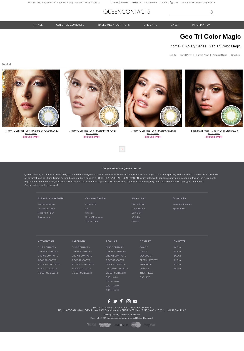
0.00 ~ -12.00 (112, 286)
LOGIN (115, 2)
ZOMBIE (144, 247)
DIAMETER (180, 241)
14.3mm (177, 251)
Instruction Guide (46, 208)
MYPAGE (136, 2)
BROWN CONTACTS (48, 256)
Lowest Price (185, 55)
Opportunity (179, 198)
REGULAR (111, 241)
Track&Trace (91, 221)
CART (177, 2)
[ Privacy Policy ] (111, 315)
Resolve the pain (46, 213)
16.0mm (177, 269)
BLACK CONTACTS (47, 269)
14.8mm (177, 260)
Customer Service (95, 198)
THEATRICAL (146, 273)
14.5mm (177, 256)
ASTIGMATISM (46, 241)
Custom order (44, 217)
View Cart (136, 213)
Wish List (136, 217)
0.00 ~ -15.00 (112, 290)
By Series (198, 46)
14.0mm (177, 247)
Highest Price (201, 55)
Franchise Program (182, 204)
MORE (164, 2)
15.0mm (177, 264)
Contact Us (90, 204)
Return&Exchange (94, 217)
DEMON (144, 251)
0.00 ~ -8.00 (112, 277)
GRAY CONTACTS (47, 260)
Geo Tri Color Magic (224, 46)
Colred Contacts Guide (50, 198)
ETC (185, 46)
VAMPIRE (144, 269)
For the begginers (46, 204)
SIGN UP (125, 2)
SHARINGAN (146, 264)
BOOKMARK (188, 2)
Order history (138, 208)
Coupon (135, 221)
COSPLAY (145, 241)
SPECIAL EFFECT (149, 260)
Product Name (220, 55)
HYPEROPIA (79, 241)
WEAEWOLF (146, 256)
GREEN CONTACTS (48, 251)
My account (138, 198)
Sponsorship (179, 208)
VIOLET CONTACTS (48, 273)
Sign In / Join (138, 204)
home (175, 46)
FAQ (87, 208)
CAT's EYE (145, 277)
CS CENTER (151, 2)
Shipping (89, 213)
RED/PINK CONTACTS (49, 264)
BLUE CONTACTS (47, 247)
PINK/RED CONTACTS (117, 269)
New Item (235, 55)
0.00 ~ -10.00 (112, 281)
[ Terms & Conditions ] (130, 315)
